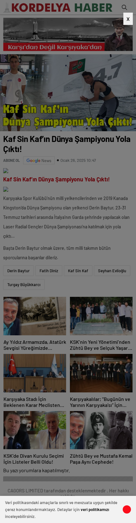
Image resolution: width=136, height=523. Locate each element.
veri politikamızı (95, 509)
